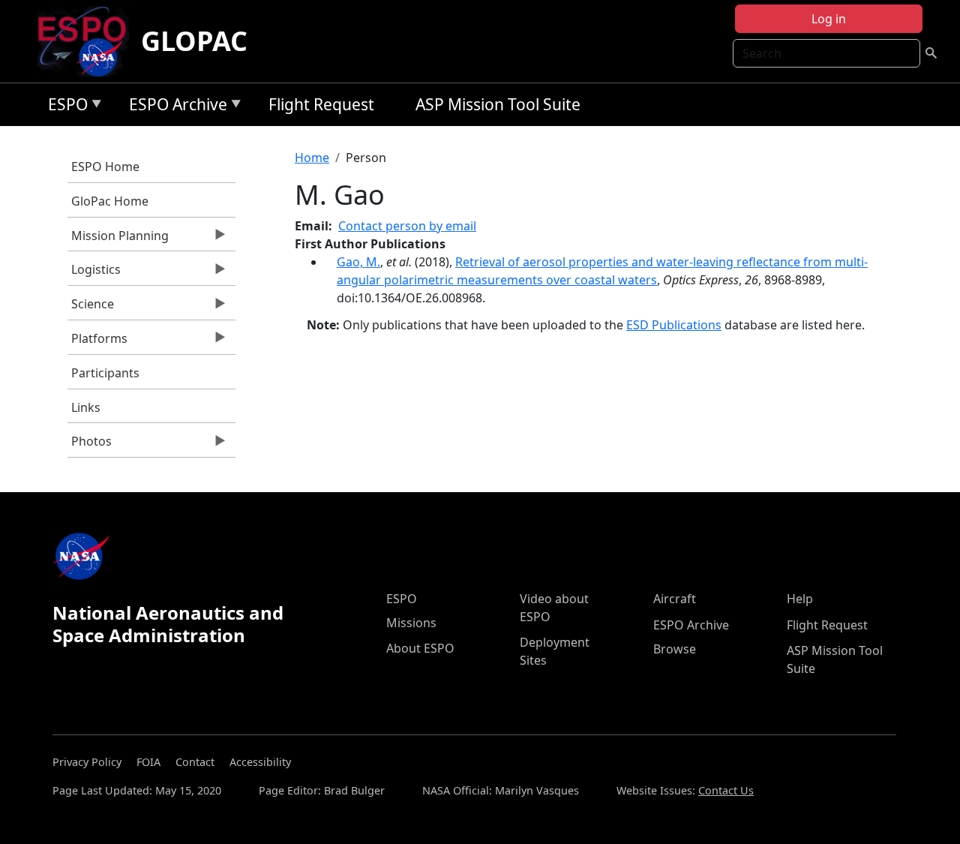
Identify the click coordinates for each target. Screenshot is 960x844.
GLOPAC (194, 41)
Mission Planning (118, 239)
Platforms (98, 342)
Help (800, 598)
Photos (90, 445)
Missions (411, 622)
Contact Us (726, 790)
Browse (674, 649)
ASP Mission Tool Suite (498, 104)
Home (312, 157)
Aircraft (674, 598)
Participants (105, 373)
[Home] (88, 41)
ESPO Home (105, 166)
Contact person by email (407, 226)
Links (85, 407)
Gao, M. (358, 262)
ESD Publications (674, 325)
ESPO (64, 107)
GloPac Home (109, 201)
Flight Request (321, 104)
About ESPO (420, 648)
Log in (829, 19)
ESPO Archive (174, 107)
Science (91, 308)
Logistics (94, 273)
